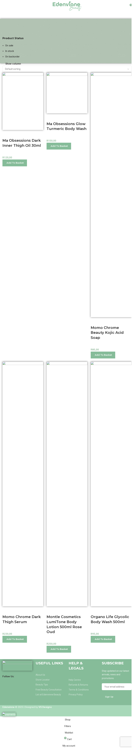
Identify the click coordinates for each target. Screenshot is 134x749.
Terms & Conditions (79, 689)
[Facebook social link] (16, 676)
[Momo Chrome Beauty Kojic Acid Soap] (111, 194)
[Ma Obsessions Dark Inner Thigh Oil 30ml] (22, 101)
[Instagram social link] (20, 676)
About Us (40, 674)
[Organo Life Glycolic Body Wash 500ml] (111, 483)
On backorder (12, 56)
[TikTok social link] (29, 676)
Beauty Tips (42, 684)
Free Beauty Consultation (49, 689)
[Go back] (6, 23)
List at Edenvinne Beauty (48, 694)
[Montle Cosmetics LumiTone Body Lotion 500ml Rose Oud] (67, 483)
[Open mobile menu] (4, 6)
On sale (9, 45)
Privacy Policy (76, 694)
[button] (14, 162)
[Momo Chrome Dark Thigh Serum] (22, 483)
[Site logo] (67, 5)
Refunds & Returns (78, 684)
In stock (9, 51)
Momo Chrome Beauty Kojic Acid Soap (107, 332)
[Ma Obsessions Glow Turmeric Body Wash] (67, 92)
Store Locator (43, 679)
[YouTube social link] (25, 676)
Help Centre (75, 680)
